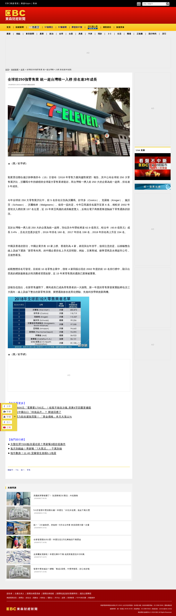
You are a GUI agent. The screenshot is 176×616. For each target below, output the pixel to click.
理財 (100, 34)
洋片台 (57, 598)
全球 (61, 34)
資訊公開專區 (85, 594)
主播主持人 (19, 594)
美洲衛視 (70, 598)
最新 (9, 34)
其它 (164, 34)
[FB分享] (7, 407)
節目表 (9, 594)
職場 (129, 34)
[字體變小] (7, 418)
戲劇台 (35, 598)
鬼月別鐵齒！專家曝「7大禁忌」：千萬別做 (36, 448)
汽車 (90, 34)
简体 (35, 3)
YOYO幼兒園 (81, 598)
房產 (81, 34)
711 (17, 470)
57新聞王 (49, 27)
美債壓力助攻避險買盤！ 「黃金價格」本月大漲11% (41, 416)
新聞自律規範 (48, 594)
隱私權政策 (168, 605)
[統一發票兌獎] (153, 189)
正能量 (140, 34)
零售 (29, 470)
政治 (51, 34)
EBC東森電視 (12, 3)
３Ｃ (110, 34)
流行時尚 (152, 34)
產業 (42, 34)
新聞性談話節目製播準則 (66, 594)
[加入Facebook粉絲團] (7, 423)
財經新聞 (20, 27)
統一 (23, 470)
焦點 (18, 34)
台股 (71, 34)
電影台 (50, 598)
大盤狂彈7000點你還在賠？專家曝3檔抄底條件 (38, 444)
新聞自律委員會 (33, 594)
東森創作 (91, 598)
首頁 (9, 27)
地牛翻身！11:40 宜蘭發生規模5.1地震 (33, 453)
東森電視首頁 (12, 598)
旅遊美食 (120, 27)
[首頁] (15, 15)
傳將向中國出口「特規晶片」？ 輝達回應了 (35, 412)
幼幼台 (42, 598)
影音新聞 (30, 34)
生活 (119, 34)
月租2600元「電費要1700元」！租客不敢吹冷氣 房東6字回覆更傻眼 (50, 407)
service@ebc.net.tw (165, 609)
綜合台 (28, 598)
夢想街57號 (77, 27)
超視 (63, 598)
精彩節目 (107, 27)
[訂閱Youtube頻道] (7, 428)
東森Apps (26, 3)
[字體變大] (7, 413)
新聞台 (21, 598)
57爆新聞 (62, 27)
